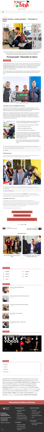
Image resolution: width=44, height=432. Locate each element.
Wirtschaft (5, 394)
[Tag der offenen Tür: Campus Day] (6, 316)
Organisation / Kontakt (36, 412)
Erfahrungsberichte (23, 382)
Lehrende (27, 385)
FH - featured (32, 382)
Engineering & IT (20, 413)
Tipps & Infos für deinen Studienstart (17, 287)
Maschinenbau (16, 387)
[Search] (40, 11)
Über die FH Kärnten (34, 408)
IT (19, 385)
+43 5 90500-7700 (4, 419)
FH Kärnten (25, 193)
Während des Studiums (30, 394)
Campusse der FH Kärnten (37, 415)
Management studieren (8, 387)
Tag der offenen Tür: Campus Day (16, 313)
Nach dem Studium (33, 387)
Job (20, 385)
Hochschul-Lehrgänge (21, 424)
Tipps (14, 393)
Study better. (22, 369)
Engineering (11, 382)
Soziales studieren (11, 390)
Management (33, 385)
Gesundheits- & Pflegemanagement (19, 383)
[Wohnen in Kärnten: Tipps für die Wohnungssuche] (6, 298)
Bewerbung (29, 380)
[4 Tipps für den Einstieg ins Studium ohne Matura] (6, 307)
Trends (18, 392)
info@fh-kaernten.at (4, 420)
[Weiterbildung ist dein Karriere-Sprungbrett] (32, 245)
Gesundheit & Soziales (21, 415)
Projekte (25, 389)
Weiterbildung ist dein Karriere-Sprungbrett (32, 255)
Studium (26, 390)
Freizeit (4, 383)
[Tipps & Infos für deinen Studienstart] (6, 290)
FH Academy (18, 422)
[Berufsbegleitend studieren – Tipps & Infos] (6, 324)
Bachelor (4, 380)
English (16, 382)
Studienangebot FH (19, 408)
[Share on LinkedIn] (23, 224)
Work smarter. (22, 371)
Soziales (4, 390)
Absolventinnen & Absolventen (10, 378)
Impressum (3, 422)
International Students (8, 385)
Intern (33, 417)
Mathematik (22, 387)
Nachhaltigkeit (6, 389)
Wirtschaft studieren (19, 394)
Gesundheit (9, 383)
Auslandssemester (27, 378)
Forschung (38, 382)
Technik (37, 390)
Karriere (23, 385)
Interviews (15, 385)
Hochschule (34, 410)
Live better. (22, 366)
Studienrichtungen (19, 390)
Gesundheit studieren (31, 383)
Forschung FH (33, 420)
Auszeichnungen (34, 378)
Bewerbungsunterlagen (35, 380)
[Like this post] (18, 224)
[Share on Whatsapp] (24, 224)
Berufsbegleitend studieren (20, 380)
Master (19, 387)
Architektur (20, 378)
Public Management (30, 389)
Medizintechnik (26, 387)
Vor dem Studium (28, 392)
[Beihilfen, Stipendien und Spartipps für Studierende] (12, 245)
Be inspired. (22, 364)
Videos (22, 392)
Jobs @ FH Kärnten (35, 413)
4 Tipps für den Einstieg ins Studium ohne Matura (19, 304)
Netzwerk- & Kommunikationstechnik (15, 389)
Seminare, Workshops (21, 426)
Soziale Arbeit (38, 389)
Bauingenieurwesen (10, 380)
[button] (2, 429)
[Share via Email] (25, 224)
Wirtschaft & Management (22, 417)
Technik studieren (7, 392)
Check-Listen (6, 382)
